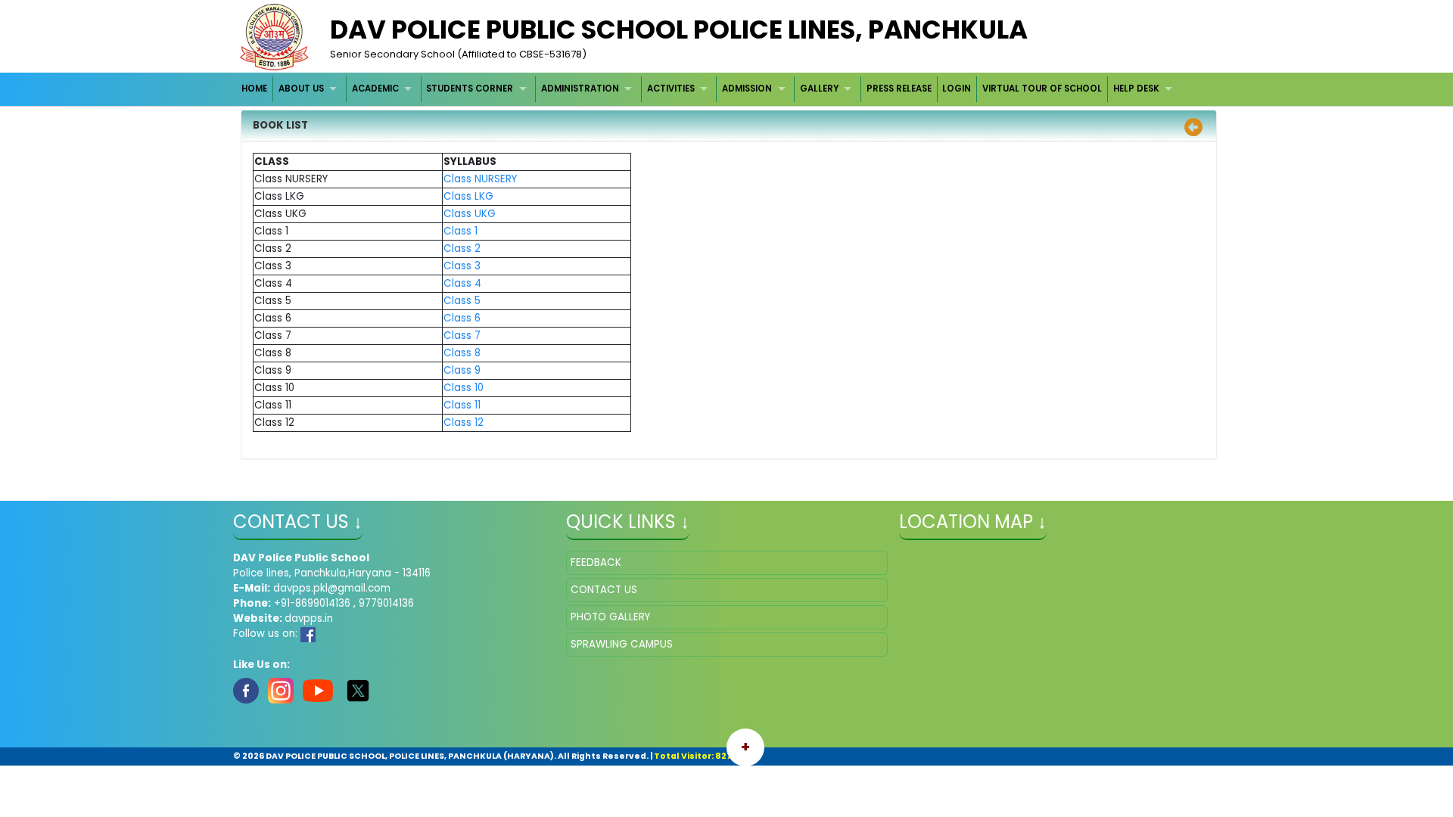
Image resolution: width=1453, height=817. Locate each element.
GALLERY (819, 88)
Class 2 (462, 248)
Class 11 (462, 405)
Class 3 (462, 266)
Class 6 (462, 318)
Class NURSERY (480, 179)
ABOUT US (301, 88)
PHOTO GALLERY (610, 617)
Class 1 (460, 231)
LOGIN (956, 88)
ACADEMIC (375, 88)
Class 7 (462, 335)
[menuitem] (255, 88)
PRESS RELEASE (899, 88)
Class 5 (462, 301)
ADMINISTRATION (580, 88)
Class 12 (463, 422)
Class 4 (462, 283)
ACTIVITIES (671, 88)
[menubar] (709, 88)
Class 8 (462, 353)
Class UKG (469, 214)
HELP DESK (1136, 88)
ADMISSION (747, 88)
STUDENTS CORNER (469, 88)
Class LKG (468, 196)
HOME (254, 88)
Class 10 (463, 388)
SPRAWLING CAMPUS (622, 644)
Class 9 (462, 370)
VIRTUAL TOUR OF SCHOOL (1042, 88)
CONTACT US (604, 589)
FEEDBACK (596, 562)
